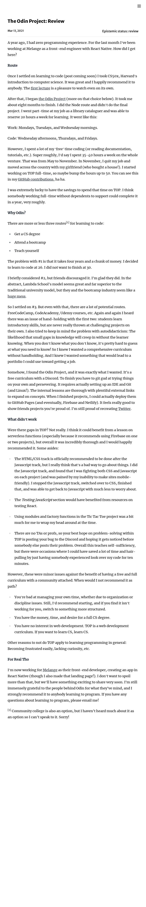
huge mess (16, 296)
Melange (50, 670)
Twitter (124, 409)
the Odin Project (52, 99)
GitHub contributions (35, 179)
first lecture (40, 88)
